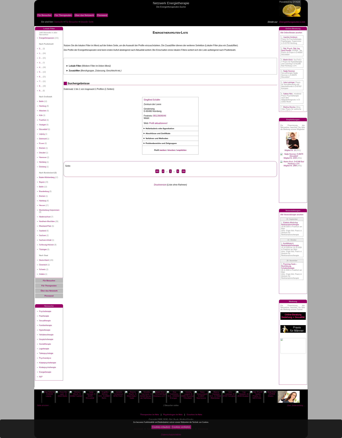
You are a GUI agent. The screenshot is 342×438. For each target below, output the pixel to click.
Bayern (42, 182)
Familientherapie (45, 325)
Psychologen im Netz (172, 414)
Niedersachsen (45, 217)
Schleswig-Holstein (46, 245)
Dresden (42, 153)
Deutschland (44, 260)
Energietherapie (45, 372)
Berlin (41, 101)
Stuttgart (42, 125)
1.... (40, 53)
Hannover (42, 157)
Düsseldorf (43, 129)
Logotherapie (44, 349)
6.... (40, 77)
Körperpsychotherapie (47, 363)
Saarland (42, 231)
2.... (40, 58)
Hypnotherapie (44, 330)
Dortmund (43, 139)
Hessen (42, 205)
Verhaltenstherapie (46, 335)
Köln (41, 115)
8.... (40, 86)
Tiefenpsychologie (46, 353)
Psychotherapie (45, 311)
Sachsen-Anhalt (45, 240)
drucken (171, 150)
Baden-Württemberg (47, 177)
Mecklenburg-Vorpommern (49, 210)
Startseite (58, 22)
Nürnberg (42, 162)
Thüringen (43, 249)
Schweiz (42, 269)
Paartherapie (44, 316)
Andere (42, 274)
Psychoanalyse (45, 358)
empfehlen (181, 150)
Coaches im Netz (194, 414)
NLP (40, 377)
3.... (40, 63)
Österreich (43, 265)
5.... (40, 72)
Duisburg (42, 167)
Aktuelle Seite (86, 22)
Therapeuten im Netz (149, 414)
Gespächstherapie (46, 339)
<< (157, 171)
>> (183, 171)
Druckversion (160, 185)
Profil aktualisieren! (158, 123)
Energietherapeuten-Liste (292, 22)
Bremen (42, 148)
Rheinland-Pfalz (45, 226)
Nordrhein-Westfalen (47, 221)
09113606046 (159, 116)
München (42, 111)
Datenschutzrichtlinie (171, 434)
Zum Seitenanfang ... (296, 405)
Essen (41, 143)
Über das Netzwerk (84, 15)
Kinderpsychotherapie (47, 367)
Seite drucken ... (44, 405)
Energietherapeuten (46, 38)
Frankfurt (42, 120)
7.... (40, 81)
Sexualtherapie (45, 321)
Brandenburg (44, 191)
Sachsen (42, 235)
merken (163, 150)
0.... (40, 49)
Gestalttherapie (45, 344)
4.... (40, 67)
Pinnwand (102, 15)
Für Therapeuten (63, 15)
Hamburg (42, 106)
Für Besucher (44, 15)
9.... (40, 91)
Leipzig (42, 134)
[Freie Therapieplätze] (35, 10)
